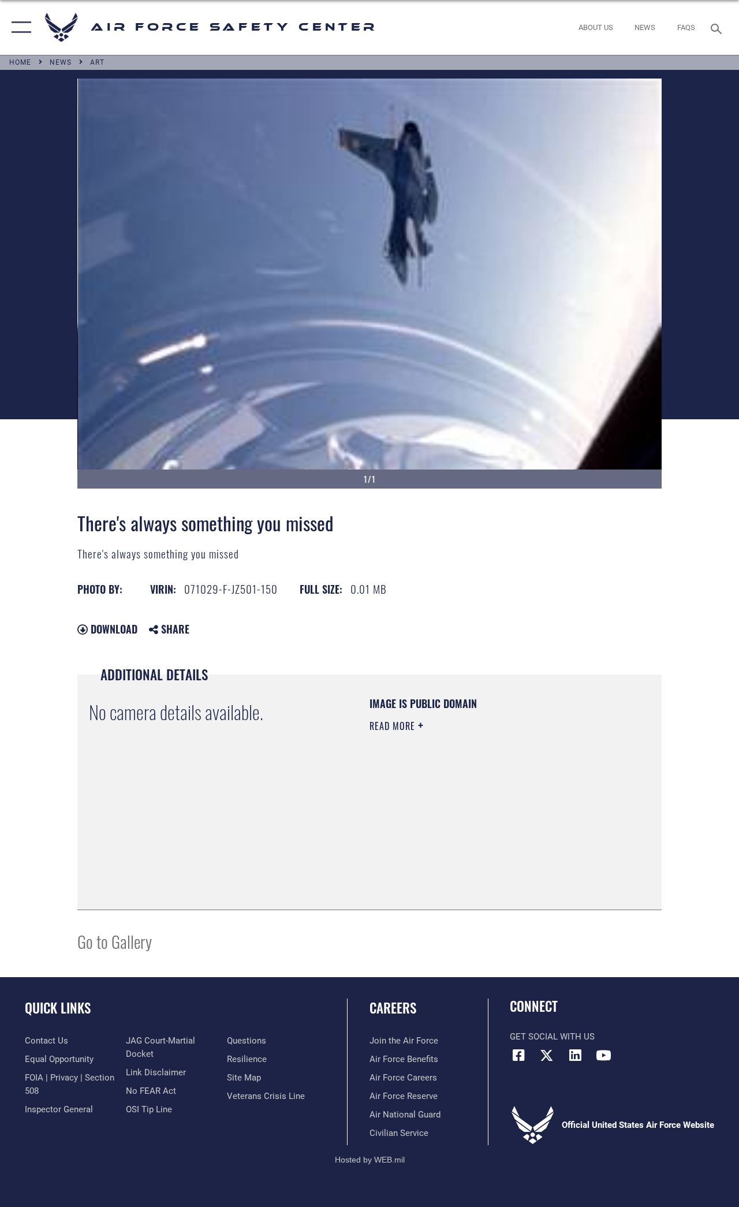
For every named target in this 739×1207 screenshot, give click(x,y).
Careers (393, 1008)
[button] (19, 27)
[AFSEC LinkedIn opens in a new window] (575, 1055)
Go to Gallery (114, 941)
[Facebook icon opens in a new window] (518, 1055)
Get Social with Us (552, 1036)
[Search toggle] (718, 27)
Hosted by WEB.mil (370, 1159)
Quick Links (58, 1008)
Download (112, 628)
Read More (394, 726)
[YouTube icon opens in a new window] (603, 1055)
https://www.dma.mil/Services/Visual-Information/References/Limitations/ (473, 823)
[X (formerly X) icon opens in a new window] (546, 1055)
